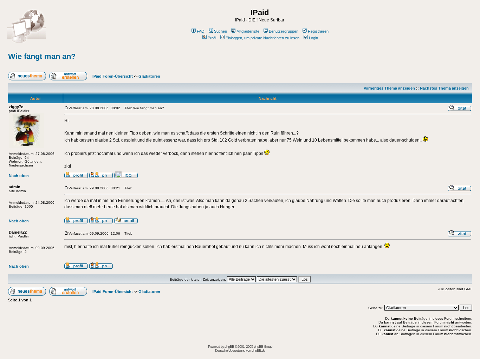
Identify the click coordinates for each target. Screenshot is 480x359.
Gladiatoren (149, 76)
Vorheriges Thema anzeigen (389, 88)
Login (313, 38)
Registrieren (318, 31)
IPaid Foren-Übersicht (112, 76)
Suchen (220, 31)
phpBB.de (258, 350)
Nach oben (19, 176)
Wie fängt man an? (42, 56)
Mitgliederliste (247, 31)
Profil (212, 38)
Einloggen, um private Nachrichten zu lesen (262, 38)
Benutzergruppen (283, 31)
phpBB (229, 346)
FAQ (201, 31)
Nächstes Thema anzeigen (444, 88)
